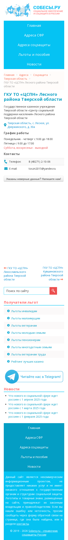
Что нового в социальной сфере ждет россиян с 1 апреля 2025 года (33, 397)
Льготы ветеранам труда (28, 354)
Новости (34, 64)
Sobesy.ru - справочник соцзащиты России (40, 532)
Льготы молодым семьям (28, 333)
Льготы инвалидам (24, 311)
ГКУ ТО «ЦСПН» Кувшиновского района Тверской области (52, 273)
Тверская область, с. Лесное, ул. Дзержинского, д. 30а (28, 125)
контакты (23, 524)
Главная (34, 25)
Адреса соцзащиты (34, 45)
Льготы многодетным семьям (31, 347)
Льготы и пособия (34, 54)
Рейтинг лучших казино (27, 361)
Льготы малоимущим (25, 318)
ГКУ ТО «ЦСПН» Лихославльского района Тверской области (16, 273)
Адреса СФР (34, 35)
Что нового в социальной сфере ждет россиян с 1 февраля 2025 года (33, 414)
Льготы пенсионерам (25, 340)
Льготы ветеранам (24, 325)
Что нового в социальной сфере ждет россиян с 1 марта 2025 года (33, 406)
